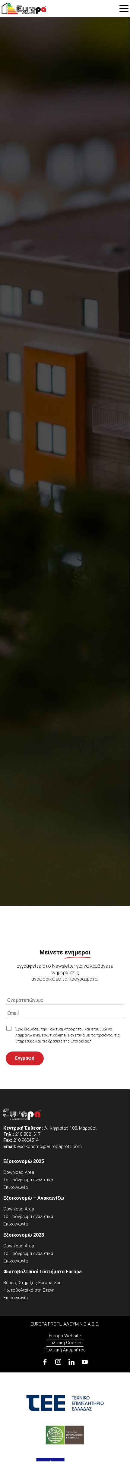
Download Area (18, 1172)
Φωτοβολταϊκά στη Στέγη (29, 1290)
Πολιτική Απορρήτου (65, 1350)
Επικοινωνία (15, 1187)
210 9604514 (26, 1140)
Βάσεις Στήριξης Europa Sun (32, 1282)
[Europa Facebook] (45, 1362)
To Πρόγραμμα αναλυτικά (28, 1180)
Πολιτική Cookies (65, 1342)
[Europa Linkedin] (71, 1362)
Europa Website (65, 1335)
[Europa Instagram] (58, 1362)
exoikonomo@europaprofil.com (49, 1146)
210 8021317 (27, 1134)
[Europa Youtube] (84, 1362)
